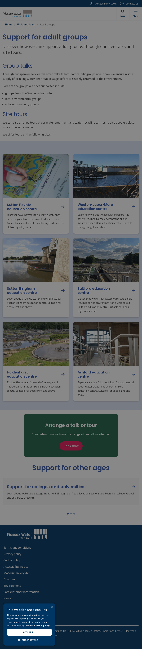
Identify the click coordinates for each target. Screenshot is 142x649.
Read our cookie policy (37, 625)
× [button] (51, 607)
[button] (29, 640)
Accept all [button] (29, 632)
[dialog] (29, 624)
